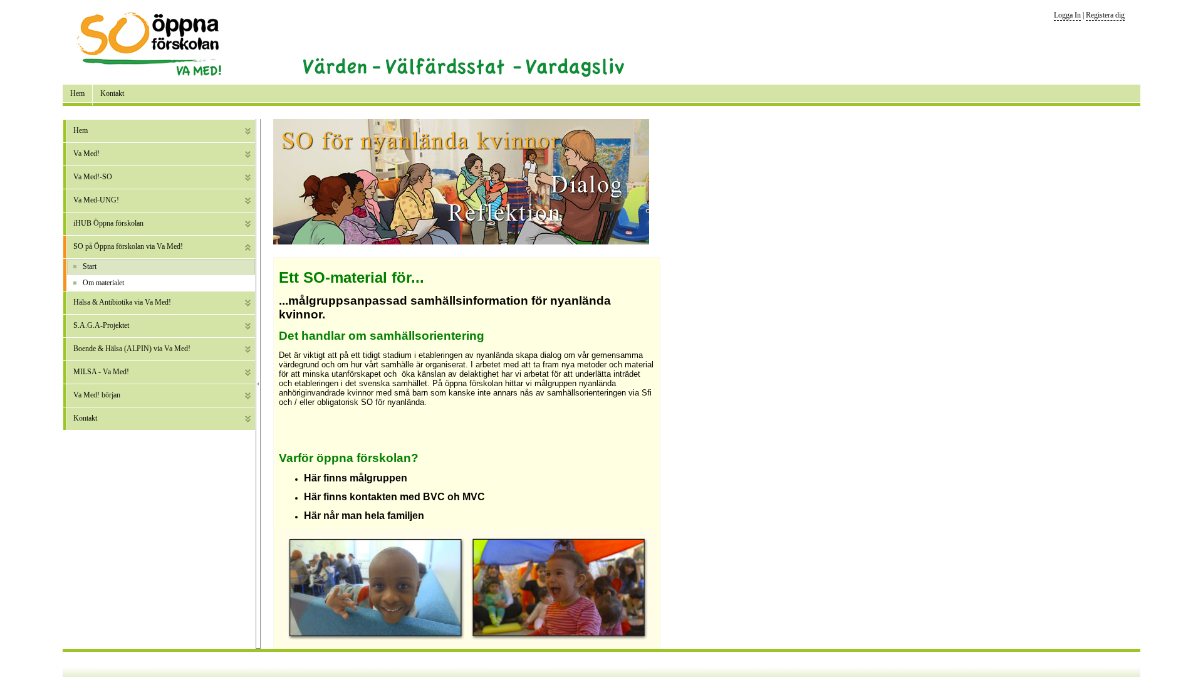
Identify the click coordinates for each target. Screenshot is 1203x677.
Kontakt (112, 93)
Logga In (1067, 15)
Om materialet (103, 282)
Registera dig (1105, 15)
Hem (77, 93)
